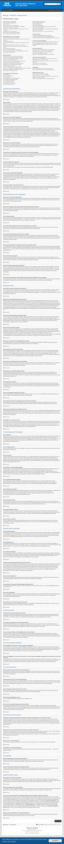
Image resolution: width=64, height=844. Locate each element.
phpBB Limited (54, 238)
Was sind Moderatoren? (37, 24)
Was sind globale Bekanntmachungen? (10, 79)
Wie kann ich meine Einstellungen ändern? (11, 37)
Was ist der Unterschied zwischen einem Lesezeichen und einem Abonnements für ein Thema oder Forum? (45, 59)
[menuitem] (11, 10)
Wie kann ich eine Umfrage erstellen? (10, 59)
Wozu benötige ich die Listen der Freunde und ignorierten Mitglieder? (45, 41)
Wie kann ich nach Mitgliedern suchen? (40, 53)
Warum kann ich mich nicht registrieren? (10, 25)
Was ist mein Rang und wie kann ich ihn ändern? (12, 49)
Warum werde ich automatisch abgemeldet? (11, 32)
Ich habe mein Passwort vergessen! (10, 31)
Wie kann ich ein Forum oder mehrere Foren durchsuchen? (44, 49)
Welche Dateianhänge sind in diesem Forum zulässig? (43, 68)
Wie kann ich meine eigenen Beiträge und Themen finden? (43, 54)
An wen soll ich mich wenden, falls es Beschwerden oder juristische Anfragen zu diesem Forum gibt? (45, 77)
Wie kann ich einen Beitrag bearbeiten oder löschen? (13, 57)
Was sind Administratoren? (38, 22)
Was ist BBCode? (6, 74)
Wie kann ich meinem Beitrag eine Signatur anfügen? (13, 58)
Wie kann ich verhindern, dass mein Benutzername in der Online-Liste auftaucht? (16, 40)
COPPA (16, 129)
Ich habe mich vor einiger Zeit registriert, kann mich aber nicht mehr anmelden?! (16, 29)
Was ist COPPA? (6, 24)
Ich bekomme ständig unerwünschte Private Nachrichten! (43, 36)
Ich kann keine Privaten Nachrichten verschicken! (42, 35)
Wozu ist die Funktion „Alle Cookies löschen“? (12, 33)
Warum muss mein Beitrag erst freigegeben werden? (13, 69)
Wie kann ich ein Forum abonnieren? (39, 63)
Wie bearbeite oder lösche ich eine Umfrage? (11, 62)
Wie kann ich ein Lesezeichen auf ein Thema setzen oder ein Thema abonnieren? (45, 61)
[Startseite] (8, 4)
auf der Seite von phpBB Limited (17, 781)
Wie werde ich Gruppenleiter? (38, 27)
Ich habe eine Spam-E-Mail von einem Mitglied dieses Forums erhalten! (46, 37)
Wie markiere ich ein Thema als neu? (10, 70)
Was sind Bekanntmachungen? (9, 80)
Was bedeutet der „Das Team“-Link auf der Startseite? (43, 31)
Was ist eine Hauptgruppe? (38, 30)
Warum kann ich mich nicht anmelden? (10, 27)
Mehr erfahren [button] (12, 841)
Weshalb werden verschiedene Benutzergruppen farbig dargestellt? (45, 28)
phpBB (28, 830)
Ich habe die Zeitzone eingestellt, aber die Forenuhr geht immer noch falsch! (16, 43)
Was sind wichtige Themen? (8, 81)
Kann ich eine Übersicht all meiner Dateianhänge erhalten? (44, 69)
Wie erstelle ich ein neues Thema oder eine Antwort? (13, 56)
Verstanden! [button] (55, 840)
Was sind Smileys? (6, 77)
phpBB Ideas (6, 789)
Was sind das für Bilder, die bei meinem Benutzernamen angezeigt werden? (15, 47)
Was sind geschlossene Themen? (9, 83)
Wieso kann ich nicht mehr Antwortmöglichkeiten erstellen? (14, 61)
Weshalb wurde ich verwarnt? (8, 65)
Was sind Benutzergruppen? (38, 25)
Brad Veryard (35, 827)
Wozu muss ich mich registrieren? (9, 22)
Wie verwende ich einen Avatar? (9, 48)
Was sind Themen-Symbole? (8, 84)
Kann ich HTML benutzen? (8, 75)
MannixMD (36, 828)
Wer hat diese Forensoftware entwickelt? (40, 73)
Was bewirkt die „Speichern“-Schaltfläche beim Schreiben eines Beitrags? (17, 68)
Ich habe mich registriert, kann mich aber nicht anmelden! (14, 26)
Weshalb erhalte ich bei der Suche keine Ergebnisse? (43, 50)
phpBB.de (7, 239)
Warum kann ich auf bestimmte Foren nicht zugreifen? (13, 63)
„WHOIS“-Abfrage (42, 798)
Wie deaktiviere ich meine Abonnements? (40, 64)
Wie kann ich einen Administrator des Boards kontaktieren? (44, 78)
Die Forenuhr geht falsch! (8, 41)
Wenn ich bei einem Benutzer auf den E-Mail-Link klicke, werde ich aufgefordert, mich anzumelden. (15, 51)
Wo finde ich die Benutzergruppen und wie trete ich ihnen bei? (44, 26)
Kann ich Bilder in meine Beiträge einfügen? (11, 78)
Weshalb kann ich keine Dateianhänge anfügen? (12, 64)
